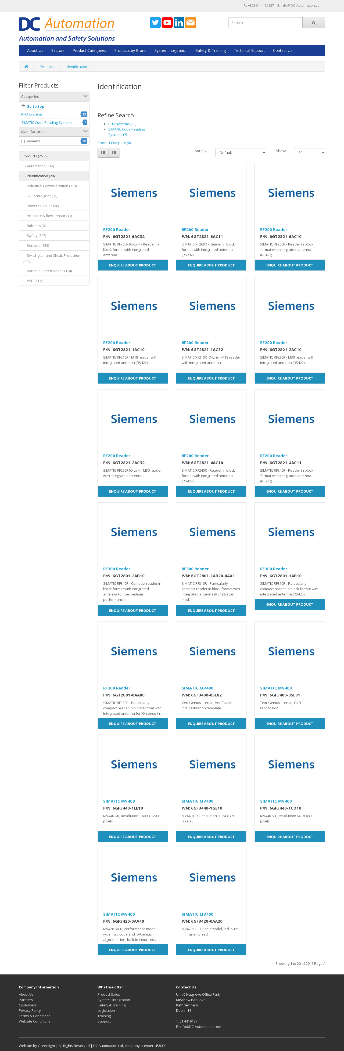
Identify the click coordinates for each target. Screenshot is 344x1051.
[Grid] (114, 153)
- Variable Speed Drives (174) (47, 270)
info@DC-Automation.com (200, 1026)
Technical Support (249, 50)
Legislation (106, 1010)
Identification (76, 66)
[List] (103, 153)
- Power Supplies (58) (41, 205)
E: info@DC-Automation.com (299, 5)
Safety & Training (211, 50)
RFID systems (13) (122, 123)
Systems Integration (114, 999)
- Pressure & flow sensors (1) (47, 215)
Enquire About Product (132, 265)
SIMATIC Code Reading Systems (47, 122)
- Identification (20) (39, 176)
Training (104, 1015)
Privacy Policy (30, 1010)
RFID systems (32, 114)
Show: (281, 150)
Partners (26, 999)
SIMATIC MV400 (197, 688)
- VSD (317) (32, 280)
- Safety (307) (34, 235)
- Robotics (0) (34, 225)
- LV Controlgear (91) (40, 195)
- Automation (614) (38, 166)
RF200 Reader (116, 229)
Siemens (33, 141)
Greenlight (46, 1045)
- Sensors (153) (36, 245)
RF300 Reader (116, 568)
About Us (35, 50)
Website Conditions (35, 1021)
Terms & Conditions (35, 1015)
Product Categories (89, 50)
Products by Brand (130, 50)
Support (104, 1021)
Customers (28, 1005)
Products (47, 66)
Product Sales (109, 994)
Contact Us (282, 50)
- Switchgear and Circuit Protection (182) (51, 258)
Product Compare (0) (114, 142)
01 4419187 (188, 1021)
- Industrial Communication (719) (50, 185)
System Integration (171, 50)
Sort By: (201, 150)
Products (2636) (35, 156)
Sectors (57, 50)
